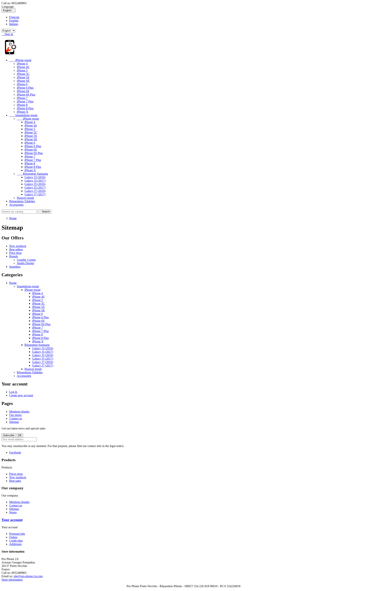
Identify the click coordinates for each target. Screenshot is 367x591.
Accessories (16, 204)
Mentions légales (19, 411)
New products (17, 246)
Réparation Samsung (32, 173)
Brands (13, 256)
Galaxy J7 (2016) (34, 191)
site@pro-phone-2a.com (28, 576)
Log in (13, 391)
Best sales (15, 480)
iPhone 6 (22, 84)
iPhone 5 (22, 70)
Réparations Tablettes (22, 201)
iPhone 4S (23, 67)
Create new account (21, 395)
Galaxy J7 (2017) (34, 194)
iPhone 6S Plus (26, 94)
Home (13, 283)
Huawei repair (25, 197)
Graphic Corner (26, 259)
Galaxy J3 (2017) (34, 180)
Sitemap (14, 422)
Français (14, 17)
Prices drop (16, 474)
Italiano (13, 24)
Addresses (15, 544)
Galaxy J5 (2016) (34, 184)
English (13, 20)
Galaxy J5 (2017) (34, 187)
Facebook (15, 452)
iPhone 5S (23, 77)
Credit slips (16, 540)
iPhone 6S (23, 91)
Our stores (15, 415)
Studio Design (25, 263)
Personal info (17, 533)
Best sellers (16, 249)
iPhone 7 (22, 98)
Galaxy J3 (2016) (34, 177)
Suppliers (14, 266)
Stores (13, 512)
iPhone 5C (23, 74)
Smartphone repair (23, 115)
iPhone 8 (22, 104)
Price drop (15, 252)
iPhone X (22, 111)
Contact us (15, 418)
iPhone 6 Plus (25, 87)
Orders (13, 537)
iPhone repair (20, 60)
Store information (12, 579)
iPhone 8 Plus (25, 108)
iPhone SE (23, 80)
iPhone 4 (22, 63)
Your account (12, 520)
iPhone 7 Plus (25, 101)
